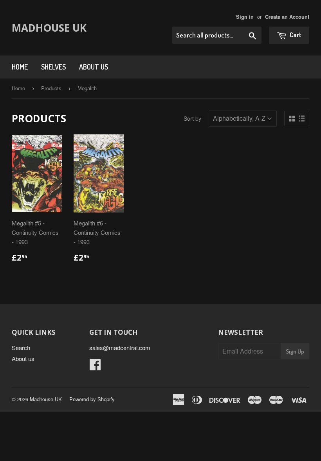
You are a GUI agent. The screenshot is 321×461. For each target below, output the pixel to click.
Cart (295, 34)
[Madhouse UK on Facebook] (95, 367)
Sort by (192, 118)
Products (51, 88)
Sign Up (295, 351)
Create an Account (287, 16)
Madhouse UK (49, 28)
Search (21, 347)
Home (20, 67)
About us (93, 67)
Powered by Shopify (92, 399)
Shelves (53, 67)
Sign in (245, 16)
